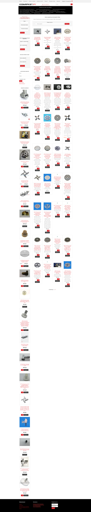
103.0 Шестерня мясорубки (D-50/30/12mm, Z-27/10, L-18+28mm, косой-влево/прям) (24, 241)
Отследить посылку (52, 1)
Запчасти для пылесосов (35, 12)
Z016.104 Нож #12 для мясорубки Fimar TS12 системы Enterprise (24, 181)
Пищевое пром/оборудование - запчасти (26, 11)
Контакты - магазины (32, 1)
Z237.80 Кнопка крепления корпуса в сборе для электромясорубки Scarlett (25, 430)
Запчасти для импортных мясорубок (59, 9)
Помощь (46, 1)
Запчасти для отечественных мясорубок (43, 9)
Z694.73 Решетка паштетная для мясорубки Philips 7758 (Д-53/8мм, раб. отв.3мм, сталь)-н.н (37, 247)
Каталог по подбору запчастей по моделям (26, 9)
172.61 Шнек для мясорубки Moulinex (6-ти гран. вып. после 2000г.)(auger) (24, 122)
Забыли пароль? (22, 83)
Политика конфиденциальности (24, 507)
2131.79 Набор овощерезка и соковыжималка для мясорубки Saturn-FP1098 (24, 469)
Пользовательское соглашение (24, 506)
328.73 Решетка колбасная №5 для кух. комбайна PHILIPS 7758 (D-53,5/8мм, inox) (67, 207)
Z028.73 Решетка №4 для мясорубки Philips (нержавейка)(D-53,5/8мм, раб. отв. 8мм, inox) (47, 266)
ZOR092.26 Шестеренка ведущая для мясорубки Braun (24, 281)
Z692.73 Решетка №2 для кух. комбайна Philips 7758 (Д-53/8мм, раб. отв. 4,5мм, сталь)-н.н (67, 247)
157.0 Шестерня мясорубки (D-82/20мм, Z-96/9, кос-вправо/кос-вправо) (24, 261)
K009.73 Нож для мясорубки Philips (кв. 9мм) (57, 38)
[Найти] (72, 4)
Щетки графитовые (37, 13)
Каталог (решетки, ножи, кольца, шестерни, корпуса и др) (48, 10)
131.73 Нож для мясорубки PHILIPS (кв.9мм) (67, 155)
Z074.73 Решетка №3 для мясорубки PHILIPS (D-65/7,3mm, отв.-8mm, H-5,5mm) (37, 156)
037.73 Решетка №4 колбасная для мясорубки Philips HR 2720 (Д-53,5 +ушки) (67, 39)
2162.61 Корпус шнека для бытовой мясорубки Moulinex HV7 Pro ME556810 (24, 102)
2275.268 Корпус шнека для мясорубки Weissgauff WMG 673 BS (24, 365)
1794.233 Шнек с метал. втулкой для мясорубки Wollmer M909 (24, 345)
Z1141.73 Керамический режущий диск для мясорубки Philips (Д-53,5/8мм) (67, 95)
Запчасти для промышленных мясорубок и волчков (28, 10)
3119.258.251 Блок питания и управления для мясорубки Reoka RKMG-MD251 (24, 142)
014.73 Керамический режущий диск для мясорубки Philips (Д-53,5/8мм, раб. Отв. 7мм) (57, 95)
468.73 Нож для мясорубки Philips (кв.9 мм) (57, 272)
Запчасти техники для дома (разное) (25, 13)
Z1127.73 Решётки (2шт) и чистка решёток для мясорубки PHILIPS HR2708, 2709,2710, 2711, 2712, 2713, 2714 (67, 69)
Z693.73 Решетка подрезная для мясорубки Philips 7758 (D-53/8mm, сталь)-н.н (57, 241)
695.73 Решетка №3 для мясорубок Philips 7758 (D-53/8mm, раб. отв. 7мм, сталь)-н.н (47, 247)
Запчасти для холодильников (61, 12)
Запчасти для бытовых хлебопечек (40, 11)
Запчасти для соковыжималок (25, 12)
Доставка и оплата (40, 1)
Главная (20, 1)
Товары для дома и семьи (46, 13)
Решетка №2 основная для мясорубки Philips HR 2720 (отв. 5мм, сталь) (47, 68)
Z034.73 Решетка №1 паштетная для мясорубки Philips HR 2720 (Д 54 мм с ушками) (37, 68)
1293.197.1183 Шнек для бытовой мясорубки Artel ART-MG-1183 (24, 201)
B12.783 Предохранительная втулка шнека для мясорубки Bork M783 (24, 450)
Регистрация (21, 82)
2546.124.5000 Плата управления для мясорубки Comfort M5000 (24, 221)
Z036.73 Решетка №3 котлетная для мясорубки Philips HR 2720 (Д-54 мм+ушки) (47, 156)
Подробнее (37, 45)
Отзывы (20, 508)
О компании (25, 1)
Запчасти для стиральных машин (47, 12)
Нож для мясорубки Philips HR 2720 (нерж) (47, 38)
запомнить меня (22, 79)
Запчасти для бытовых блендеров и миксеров (56, 11)
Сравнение (58, 1)
